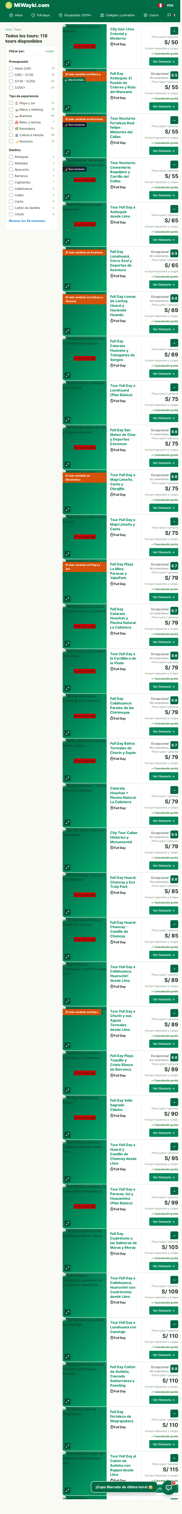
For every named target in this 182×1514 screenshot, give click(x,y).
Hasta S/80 (34, 68)
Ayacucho (34, 169)
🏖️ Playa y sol (34, 103)
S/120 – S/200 (34, 81)
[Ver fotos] (67, 63)
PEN (170, 5)
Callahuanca (34, 188)
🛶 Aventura (34, 116)
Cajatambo (34, 182)
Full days (43, 15)
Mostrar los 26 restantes (27, 221)
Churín (34, 214)
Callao (34, 195)
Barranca (34, 176)
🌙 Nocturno (34, 141)
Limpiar (49, 51)
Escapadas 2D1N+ (77, 15)
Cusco (153, 15)
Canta (34, 201)
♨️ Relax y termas (34, 122)
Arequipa (34, 163)
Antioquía (34, 157)
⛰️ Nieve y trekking (34, 109)
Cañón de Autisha (34, 208)
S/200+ (34, 87)
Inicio (18, 15)
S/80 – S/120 (34, 75)
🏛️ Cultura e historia (34, 135)
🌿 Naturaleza (34, 128)
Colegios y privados (120, 15)
